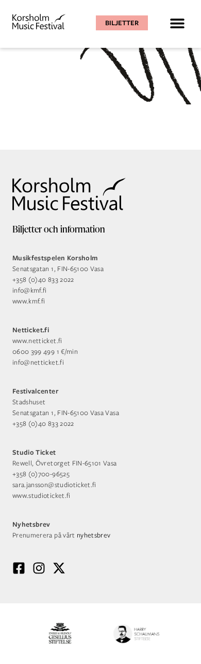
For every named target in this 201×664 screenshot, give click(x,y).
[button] (177, 22)
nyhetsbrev (94, 535)
